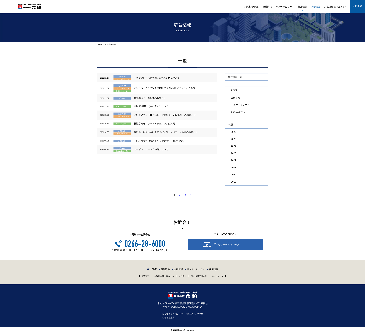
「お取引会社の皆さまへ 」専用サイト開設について (160, 141)
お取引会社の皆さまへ (335, 6)
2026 (233, 132)
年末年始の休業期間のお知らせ (150, 98)
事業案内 (164, 269)
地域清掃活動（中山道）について (151, 106)
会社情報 (267, 6)
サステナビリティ (285, 6)
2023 (233, 153)
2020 (233, 174)
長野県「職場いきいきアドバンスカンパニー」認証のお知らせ (166, 132)
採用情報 (302, 6)
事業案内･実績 (251, 6)
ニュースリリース (122, 79)
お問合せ (357, 6)
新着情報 (315, 6)
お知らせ (122, 76)
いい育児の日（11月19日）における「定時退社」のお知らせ (165, 115)
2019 (233, 182)
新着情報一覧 (235, 77)
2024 (233, 146)
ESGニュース (122, 91)
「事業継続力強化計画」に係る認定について (157, 78)
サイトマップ (217, 276)
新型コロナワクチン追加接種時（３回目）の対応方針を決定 (164, 88)
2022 (233, 160)
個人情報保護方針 (199, 276)
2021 (233, 167)
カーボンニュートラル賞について (151, 149)
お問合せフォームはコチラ (225, 244)
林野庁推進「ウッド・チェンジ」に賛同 (154, 123)
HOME (100, 44)
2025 (233, 139)
